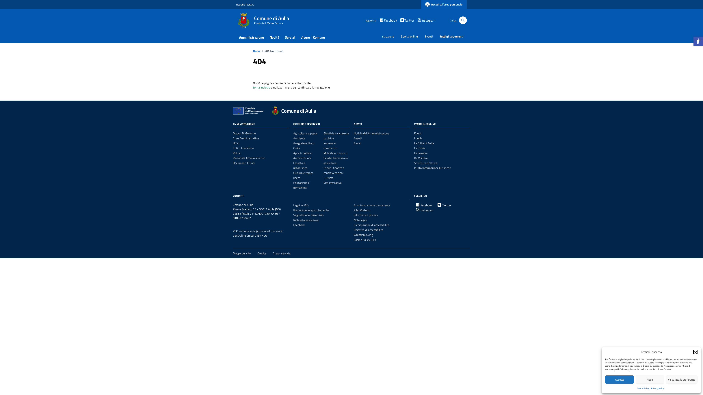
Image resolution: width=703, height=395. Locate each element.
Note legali (360, 220)
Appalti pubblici (302, 153)
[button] (698, 41)
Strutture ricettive (425, 163)
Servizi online (409, 36)
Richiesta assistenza (306, 220)
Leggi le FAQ (301, 205)
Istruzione (388, 36)
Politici (237, 153)
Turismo (328, 178)
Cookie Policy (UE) (365, 240)
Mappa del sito (242, 253)
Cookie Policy (643, 388)
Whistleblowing (363, 235)
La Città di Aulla (424, 143)
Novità (274, 37)
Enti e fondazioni (243, 148)
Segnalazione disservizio (308, 215)
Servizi (290, 37)
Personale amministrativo (249, 158)
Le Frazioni (421, 153)
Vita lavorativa (332, 182)
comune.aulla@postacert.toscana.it (261, 231)
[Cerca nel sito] (463, 20)
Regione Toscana (245, 4)
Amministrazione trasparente (372, 205)
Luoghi (418, 138)
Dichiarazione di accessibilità (371, 225)
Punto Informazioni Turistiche (432, 168)
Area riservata (282, 253)
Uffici (236, 143)
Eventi (429, 36)
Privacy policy (657, 388)
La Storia (419, 148)
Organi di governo (244, 133)
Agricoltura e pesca (305, 133)
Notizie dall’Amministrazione (371, 133)
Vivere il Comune (313, 37)
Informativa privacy (366, 215)
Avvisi (357, 143)
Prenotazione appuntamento (311, 210)
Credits (261, 253)
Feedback (299, 225)
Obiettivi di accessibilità (368, 230)
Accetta (619, 379)
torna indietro (261, 87)
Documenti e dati (244, 163)
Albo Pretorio (362, 210)
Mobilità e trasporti (335, 153)
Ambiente (299, 138)
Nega (650, 379)
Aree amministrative (246, 138)
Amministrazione (251, 37)
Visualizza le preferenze (681, 379)
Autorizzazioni (302, 158)
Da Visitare (421, 158)
